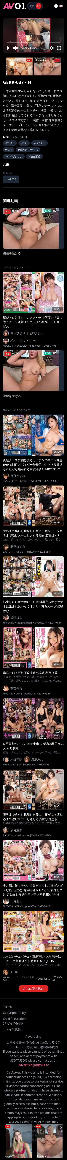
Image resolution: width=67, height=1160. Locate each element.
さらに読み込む (33, 989)
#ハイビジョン (14, 156)
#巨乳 (24, 143)
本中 (18, 764)
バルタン (19, 551)
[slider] (33, 42)
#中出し (10, 143)
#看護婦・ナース (28, 149)
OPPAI (19, 693)
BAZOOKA (22, 345)
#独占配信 (34, 156)
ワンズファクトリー (25, 979)
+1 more (31, 340)
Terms (7, 1007)
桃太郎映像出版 (24, 622)
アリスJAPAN (21, 481)
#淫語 (8, 149)
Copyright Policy (14, 1013)
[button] (8, 48)
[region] (33, 35)
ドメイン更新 (12, 1029)
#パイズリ (40, 143)
